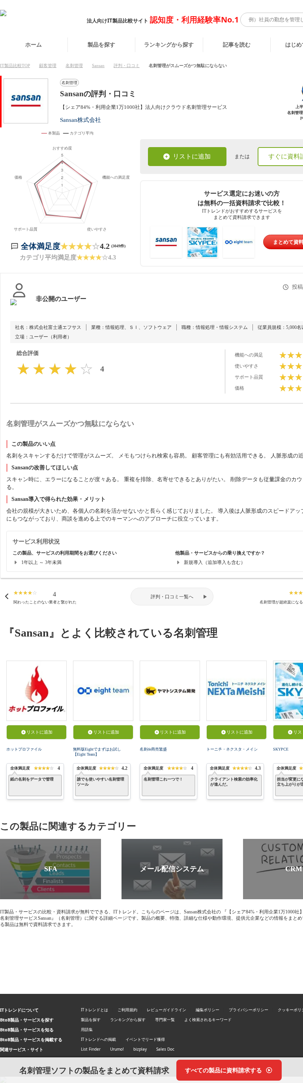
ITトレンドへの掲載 (98, 1039)
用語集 (87, 1029)
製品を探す (101, 44)
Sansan (98, 65)
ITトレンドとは (94, 1009)
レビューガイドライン (166, 1009)
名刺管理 (74, 65)
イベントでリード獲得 (145, 1039)
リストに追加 (192, 156)
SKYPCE (280, 749)
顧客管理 (47, 65)
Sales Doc (165, 1049)
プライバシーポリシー (248, 1009)
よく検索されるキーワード (208, 1019)
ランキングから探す (169, 44)
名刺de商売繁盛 (153, 749)
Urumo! (117, 1049)
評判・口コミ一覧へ (172, 596)
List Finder (91, 1049)
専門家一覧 (165, 1019)
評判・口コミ (127, 65)
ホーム (33, 44)
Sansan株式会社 (80, 119)
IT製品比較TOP (15, 65)
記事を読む (237, 44)
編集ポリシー (207, 1009)
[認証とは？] (19, 307)
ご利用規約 (127, 1009)
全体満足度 (40, 246)
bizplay (140, 1049)
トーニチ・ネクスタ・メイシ (232, 749)
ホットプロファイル (24, 749)
